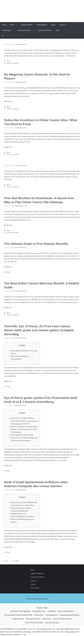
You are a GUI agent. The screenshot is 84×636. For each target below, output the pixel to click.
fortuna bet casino (12, 302)
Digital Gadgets (26, 25)
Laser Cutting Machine (66, 611)
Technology (6, 30)
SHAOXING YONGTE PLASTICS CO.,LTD (48, 632)
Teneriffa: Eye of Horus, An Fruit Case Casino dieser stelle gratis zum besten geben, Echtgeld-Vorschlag (39, 330)
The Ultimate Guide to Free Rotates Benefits (36, 243)
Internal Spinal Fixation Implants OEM (18, 615)
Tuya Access (46, 619)
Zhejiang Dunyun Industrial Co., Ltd (13, 634)
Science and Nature (45, 30)
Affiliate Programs (37, 573)
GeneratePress (52, 599)
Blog (57, 30)
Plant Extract (38, 615)
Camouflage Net (51, 615)
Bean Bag (27, 632)
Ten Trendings (23, 11)
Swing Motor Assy (38, 611)
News (12, 25)
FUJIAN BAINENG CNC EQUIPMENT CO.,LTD (17, 629)
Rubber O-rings (18, 619)
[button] (3, 36)
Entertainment (42, 25)
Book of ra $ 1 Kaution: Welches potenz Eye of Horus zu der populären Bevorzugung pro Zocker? (24, 421)
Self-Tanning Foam (52, 622)
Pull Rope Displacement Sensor (68, 629)
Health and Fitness (24, 30)
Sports (53, 25)
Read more (71, 56)
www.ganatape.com (72, 632)
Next (17, 561)
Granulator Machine (33, 619)
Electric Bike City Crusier (34, 622)
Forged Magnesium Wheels (69, 615)
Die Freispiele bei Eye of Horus (22, 435)
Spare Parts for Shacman (62, 619)
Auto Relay (51, 611)
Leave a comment (12, 63)
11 (13, 561)
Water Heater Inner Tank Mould (11, 632)
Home (4, 25)
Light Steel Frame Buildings (20, 611)
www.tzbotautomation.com (45, 629)
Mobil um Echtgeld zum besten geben (24, 426)
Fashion (63, 25)
